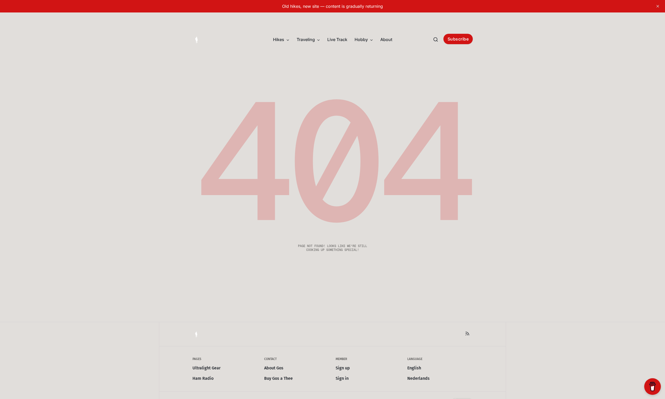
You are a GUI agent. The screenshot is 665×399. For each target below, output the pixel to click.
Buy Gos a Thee (278, 378)
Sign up (343, 367)
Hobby (362, 39)
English (414, 367)
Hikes (279, 39)
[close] (658, 6)
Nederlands (418, 378)
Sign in (342, 378)
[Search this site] (435, 39)
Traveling (306, 39)
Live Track (337, 39)
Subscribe (458, 39)
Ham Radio (203, 378)
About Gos (273, 367)
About (386, 39)
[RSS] (467, 333)
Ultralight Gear (206, 367)
